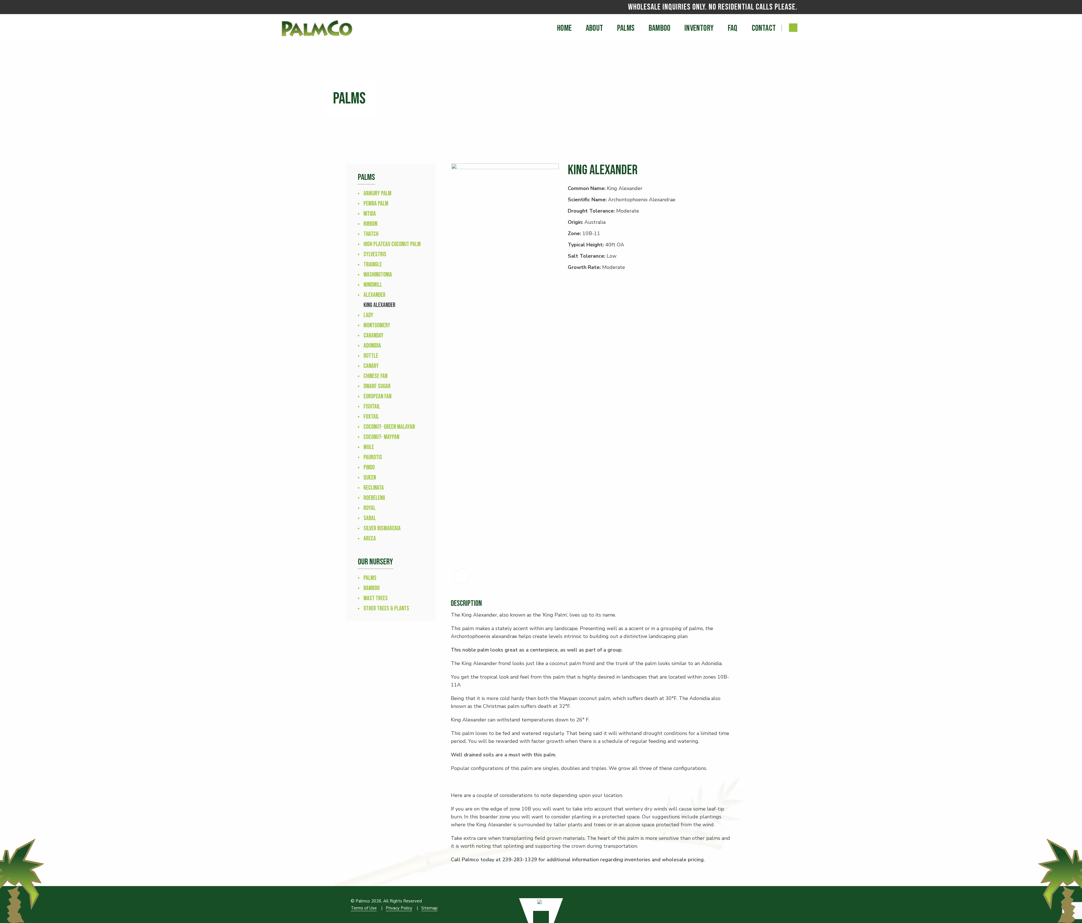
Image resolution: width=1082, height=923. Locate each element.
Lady (368, 315)
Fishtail (371, 406)
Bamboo (371, 588)
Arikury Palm (377, 193)
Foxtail (371, 417)
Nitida (369, 214)
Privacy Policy (399, 908)
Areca (369, 538)
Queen (369, 478)
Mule (368, 447)
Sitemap (429, 908)
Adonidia (372, 346)
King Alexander (379, 305)
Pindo (369, 467)
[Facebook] (793, 27)
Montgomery (376, 325)
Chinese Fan (375, 376)
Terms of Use (364, 908)
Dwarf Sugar (377, 386)
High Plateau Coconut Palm (392, 244)
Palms (369, 578)
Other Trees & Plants (386, 608)
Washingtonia (377, 275)
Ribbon (370, 224)
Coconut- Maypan (381, 437)
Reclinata (373, 488)
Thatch (370, 234)
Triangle (372, 264)
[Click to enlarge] (462, 576)
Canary (371, 366)
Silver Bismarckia (382, 528)
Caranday (373, 335)
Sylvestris (374, 254)
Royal (369, 508)
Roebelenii (374, 498)
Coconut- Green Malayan (389, 427)
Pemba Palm (375, 203)
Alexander (374, 295)
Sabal (369, 518)
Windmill (372, 285)
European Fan (377, 396)
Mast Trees (375, 598)
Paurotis (372, 457)
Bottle (370, 356)
